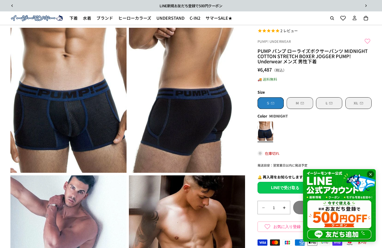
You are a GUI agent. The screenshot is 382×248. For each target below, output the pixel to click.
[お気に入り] (343, 18)
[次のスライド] (366, 5)
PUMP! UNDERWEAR (274, 41)
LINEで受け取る (285, 187)
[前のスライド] (12, 5)
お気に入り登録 (287, 226)
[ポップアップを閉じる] (370, 174)
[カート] (366, 18)
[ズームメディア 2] (187, 100)
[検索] (332, 18)
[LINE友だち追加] (339, 205)
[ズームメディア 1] (68, 100)
